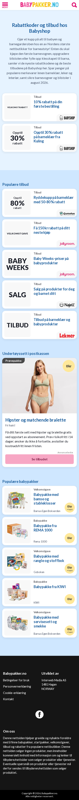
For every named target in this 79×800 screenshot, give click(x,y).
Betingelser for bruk (16, 680)
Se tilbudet (40, 459)
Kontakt (8, 699)
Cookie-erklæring (14, 693)
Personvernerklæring (17, 686)
